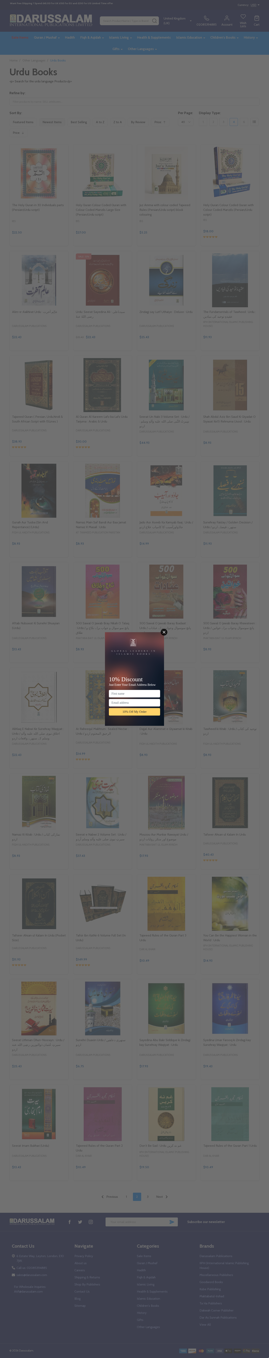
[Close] (164, 632)
